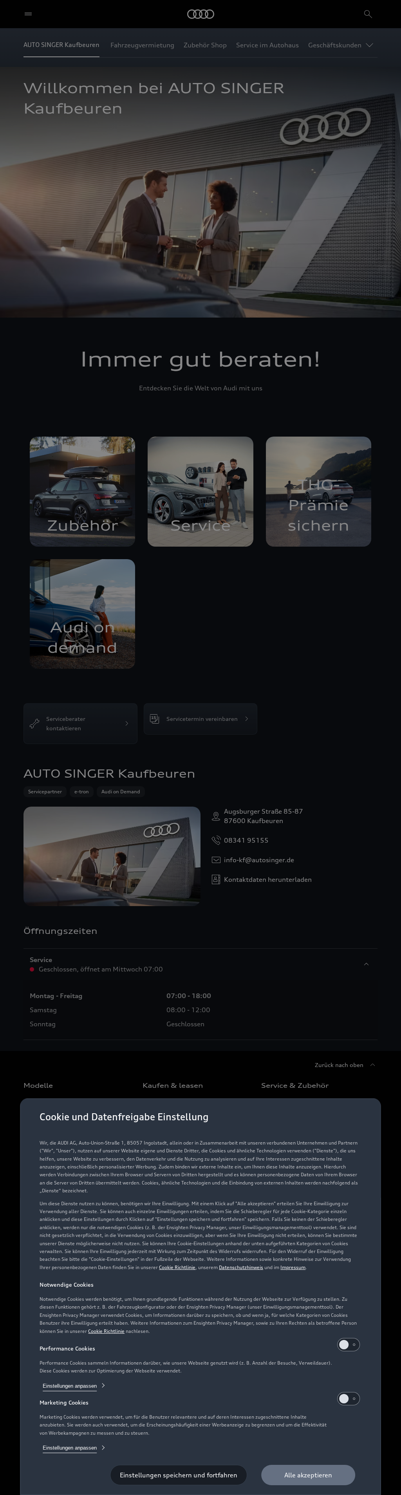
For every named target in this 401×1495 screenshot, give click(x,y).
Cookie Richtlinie (177, 1267)
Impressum (292, 1267)
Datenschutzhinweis (241, 1267)
